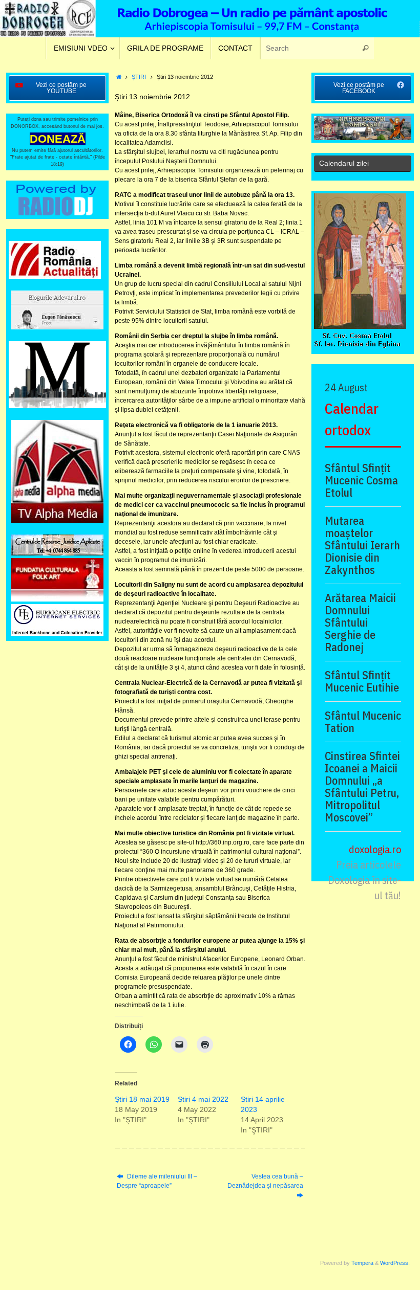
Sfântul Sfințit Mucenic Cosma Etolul (361, 480)
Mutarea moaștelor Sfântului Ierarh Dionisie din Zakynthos (362, 545)
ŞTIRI (139, 77)
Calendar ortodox (352, 419)
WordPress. (395, 1263)
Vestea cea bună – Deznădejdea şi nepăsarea (265, 1181)
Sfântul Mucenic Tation (363, 721)
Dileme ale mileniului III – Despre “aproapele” (157, 1181)
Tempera (362, 1263)
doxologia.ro (375, 849)
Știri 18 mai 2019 (142, 1099)
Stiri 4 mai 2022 (203, 1099)
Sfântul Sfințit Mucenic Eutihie (362, 681)
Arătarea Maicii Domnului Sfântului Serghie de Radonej (360, 622)
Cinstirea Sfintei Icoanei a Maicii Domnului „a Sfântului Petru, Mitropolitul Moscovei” (362, 787)
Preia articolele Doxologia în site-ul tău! (364, 880)
